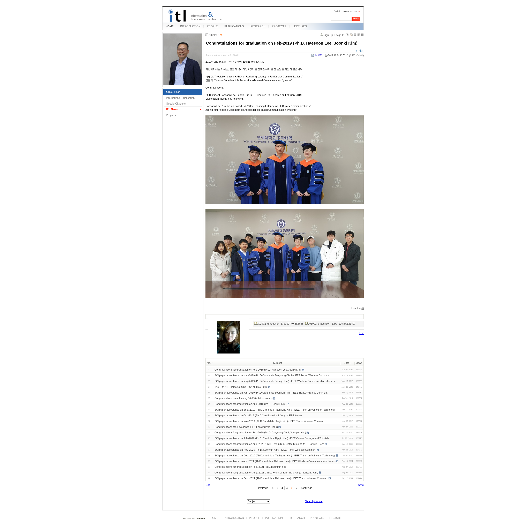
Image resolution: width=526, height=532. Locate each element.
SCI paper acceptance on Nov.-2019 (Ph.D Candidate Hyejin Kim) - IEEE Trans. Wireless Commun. (270, 421)
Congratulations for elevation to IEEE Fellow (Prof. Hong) (246, 426)
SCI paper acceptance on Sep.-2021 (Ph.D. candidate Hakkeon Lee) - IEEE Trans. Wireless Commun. (271, 478)
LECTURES (300, 26)
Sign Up (328, 35)
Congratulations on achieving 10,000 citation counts (243, 398)
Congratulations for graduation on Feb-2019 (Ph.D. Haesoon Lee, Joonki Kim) (282, 43)
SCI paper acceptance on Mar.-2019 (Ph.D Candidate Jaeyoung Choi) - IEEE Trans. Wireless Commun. (272, 375)
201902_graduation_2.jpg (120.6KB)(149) (331, 323)
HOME (170, 26)
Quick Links (173, 91)
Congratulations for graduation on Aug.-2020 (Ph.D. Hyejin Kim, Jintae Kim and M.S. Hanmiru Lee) (269, 444)
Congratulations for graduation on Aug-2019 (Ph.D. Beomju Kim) (250, 404)
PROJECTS (279, 26)
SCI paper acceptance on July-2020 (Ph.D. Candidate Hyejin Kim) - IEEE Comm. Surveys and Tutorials (272, 438)
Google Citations (176, 103)
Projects (171, 115)
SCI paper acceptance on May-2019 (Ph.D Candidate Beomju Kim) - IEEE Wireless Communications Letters (275, 381)
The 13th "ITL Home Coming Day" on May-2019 (241, 387)
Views (358, 363)
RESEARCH (257, 26)
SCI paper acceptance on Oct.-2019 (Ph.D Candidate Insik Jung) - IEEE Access (258, 415)
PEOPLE (212, 26)
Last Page (306, 488)
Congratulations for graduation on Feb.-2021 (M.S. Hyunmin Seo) (251, 466)
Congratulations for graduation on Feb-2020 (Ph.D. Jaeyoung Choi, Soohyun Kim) (260, 432)
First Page (262, 488)
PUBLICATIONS (234, 26)
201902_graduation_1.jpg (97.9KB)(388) (280, 323)
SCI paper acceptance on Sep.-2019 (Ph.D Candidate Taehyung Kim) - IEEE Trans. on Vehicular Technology (275, 409)
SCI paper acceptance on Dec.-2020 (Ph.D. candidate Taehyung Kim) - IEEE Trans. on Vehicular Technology (275, 455)
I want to (356, 308)
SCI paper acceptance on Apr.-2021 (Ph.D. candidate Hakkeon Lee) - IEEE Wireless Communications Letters (275, 461)
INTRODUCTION (190, 26)
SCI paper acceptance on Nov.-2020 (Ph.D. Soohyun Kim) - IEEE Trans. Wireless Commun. (265, 449)
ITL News (172, 109)
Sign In (340, 35)
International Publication (180, 97)
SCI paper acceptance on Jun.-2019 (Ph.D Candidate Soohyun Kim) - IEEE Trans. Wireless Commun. (271, 392)
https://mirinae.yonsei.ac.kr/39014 (222, 55)
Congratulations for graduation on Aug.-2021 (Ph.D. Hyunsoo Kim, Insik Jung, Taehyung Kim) (266, 472)
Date (346, 363)
